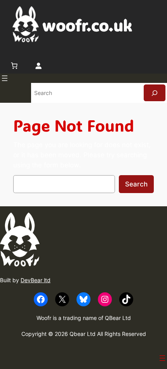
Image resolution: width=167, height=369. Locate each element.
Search (136, 184)
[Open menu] (4, 78)
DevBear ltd (35, 280)
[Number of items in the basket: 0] (14, 65)
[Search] (154, 92)
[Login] (38, 65)
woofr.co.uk (87, 24)
